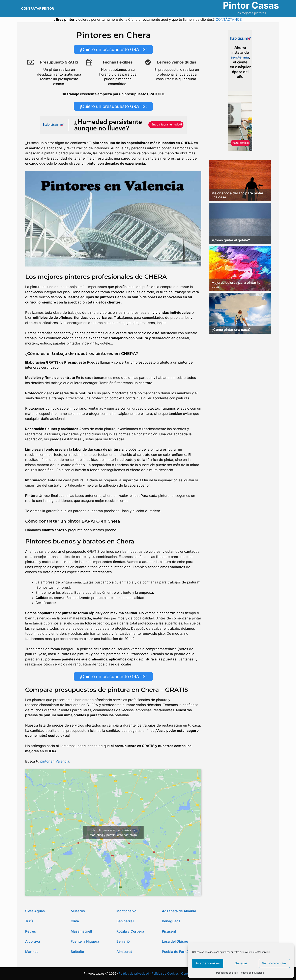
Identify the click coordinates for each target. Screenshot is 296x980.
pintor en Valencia (54, 761)
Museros (78, 911)
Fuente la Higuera (85, 941)
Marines (31, 952)
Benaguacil (171, 921)
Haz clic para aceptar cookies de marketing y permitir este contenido (113, 832)
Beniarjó (123, 941)
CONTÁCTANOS (229, 19)
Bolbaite (77, 952)
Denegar (241, 963)
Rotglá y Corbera (130, 931)
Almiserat (124, 952)
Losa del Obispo (175, 941)
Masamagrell (81, 931)
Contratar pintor (37, 8)
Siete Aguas (35, 911)
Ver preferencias (274, 963)
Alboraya (32, 941)
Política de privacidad (252, 972)
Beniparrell (125, 921)
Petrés (30, 931)
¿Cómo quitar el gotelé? (230, 240)
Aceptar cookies (208, 963)
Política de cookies (227, 972)
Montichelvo (126, 911)
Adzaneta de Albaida (179, 911)
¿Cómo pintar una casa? (231, 330)
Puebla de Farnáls (176, 952)
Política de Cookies (165, 973)
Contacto (187, 973)
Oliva (75, 921)
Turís (29, 921)
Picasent (169, 931)
